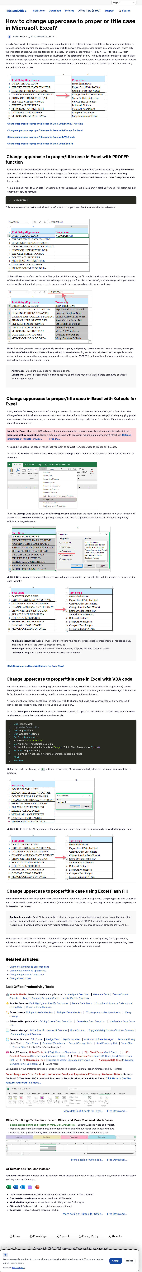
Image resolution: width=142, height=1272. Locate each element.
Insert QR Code (103, 1056)
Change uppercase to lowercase (27, 974)
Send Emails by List (106, 1043)
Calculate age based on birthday (48, 1056)
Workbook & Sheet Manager (98, 1039)
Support (109, 10)
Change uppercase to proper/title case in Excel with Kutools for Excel (45, 130)
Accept (115, 1260)
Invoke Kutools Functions (76, 998)
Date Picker (32, 1043)
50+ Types (94, 1052)
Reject (129, 1260)
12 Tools (36, 1052)
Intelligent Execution (78, 994)
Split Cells (32, 1063)
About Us (116, 1236)
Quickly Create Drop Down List (56, 1021)
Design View (52, 1039)
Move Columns (78, 1030)
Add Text (49, 1052)
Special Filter (19, 1047)
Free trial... (55, 438)
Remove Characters (65, 1052)
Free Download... (117, 1111)
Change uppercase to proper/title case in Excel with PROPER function (45, 123)
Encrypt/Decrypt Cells (80, 1043)
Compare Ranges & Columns (26, 1034)
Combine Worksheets (53, 1043)
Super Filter (127, 1043)
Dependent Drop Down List (91, 1021)
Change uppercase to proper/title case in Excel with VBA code (41, 137)
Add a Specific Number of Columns (48, 1030)
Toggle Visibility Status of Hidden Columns (111, 1030)
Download (55, 10)
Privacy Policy (90, 1236)
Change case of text (20, 978)
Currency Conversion (79, 1060)
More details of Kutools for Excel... (83, 1111)
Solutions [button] (39, 10)
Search (126, 10)
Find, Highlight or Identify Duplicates (48, 1003)
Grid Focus (36, 1039)
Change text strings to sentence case (29, 966)
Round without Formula (38, 1007)
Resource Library (126, 1039)
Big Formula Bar (71, 1039)
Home (16, 1236)
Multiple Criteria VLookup (39, 1012)
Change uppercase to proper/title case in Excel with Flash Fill (40, 143)
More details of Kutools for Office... (83, 1213)
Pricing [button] (69, 10)
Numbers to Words (56, 1060)
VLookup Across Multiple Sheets (103, 1012)
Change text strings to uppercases (28, 970)
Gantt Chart (110, 1052)
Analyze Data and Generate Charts (41, 998)
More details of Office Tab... (87, 1159)
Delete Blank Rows (82, 1003)
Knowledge (39, 1236)
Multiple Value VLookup (69, 1012)
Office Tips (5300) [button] (89, 10)
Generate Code (101, 994)
